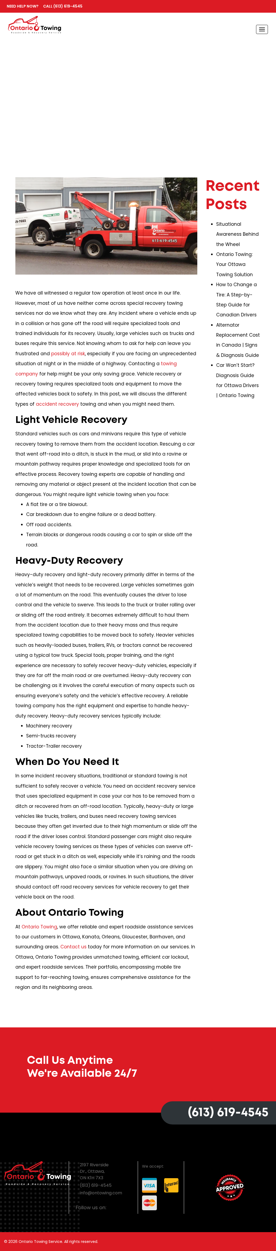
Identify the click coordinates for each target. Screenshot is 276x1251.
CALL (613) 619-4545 (44, 6)
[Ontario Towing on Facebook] (112, 1208)
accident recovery (57, 404)
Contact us (73, 947)
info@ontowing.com (101, 1193)
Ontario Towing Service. (41, 1241)
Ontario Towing (39, 927)
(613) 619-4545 (228, 1112)
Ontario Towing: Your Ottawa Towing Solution (234, 264)
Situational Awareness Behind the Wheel (237, 234)
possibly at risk (68, 353)
